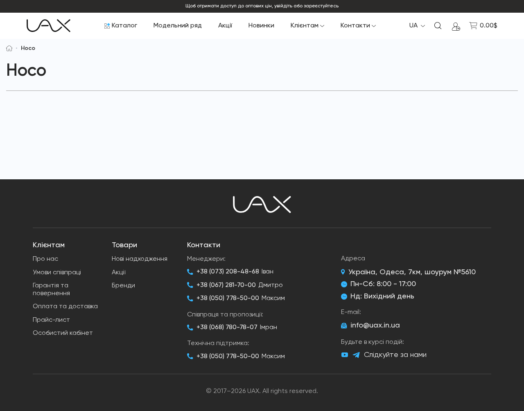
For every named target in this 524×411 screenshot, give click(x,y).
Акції (225, 26)
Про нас (45, 259)
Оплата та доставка (65, 306)
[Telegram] (356, 355)
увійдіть (283, 6)
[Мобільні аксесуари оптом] (9, 48)
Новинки (261, 26)
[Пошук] (438, 26)
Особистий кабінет (63, 333)
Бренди (123, 285)
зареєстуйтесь (321, 6)
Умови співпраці (57, 272)
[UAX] (48, 26)
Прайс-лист (51, 320)
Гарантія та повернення (51, 289)
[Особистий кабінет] (456, 26)
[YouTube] (344, 354)
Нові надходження (139, 259)
